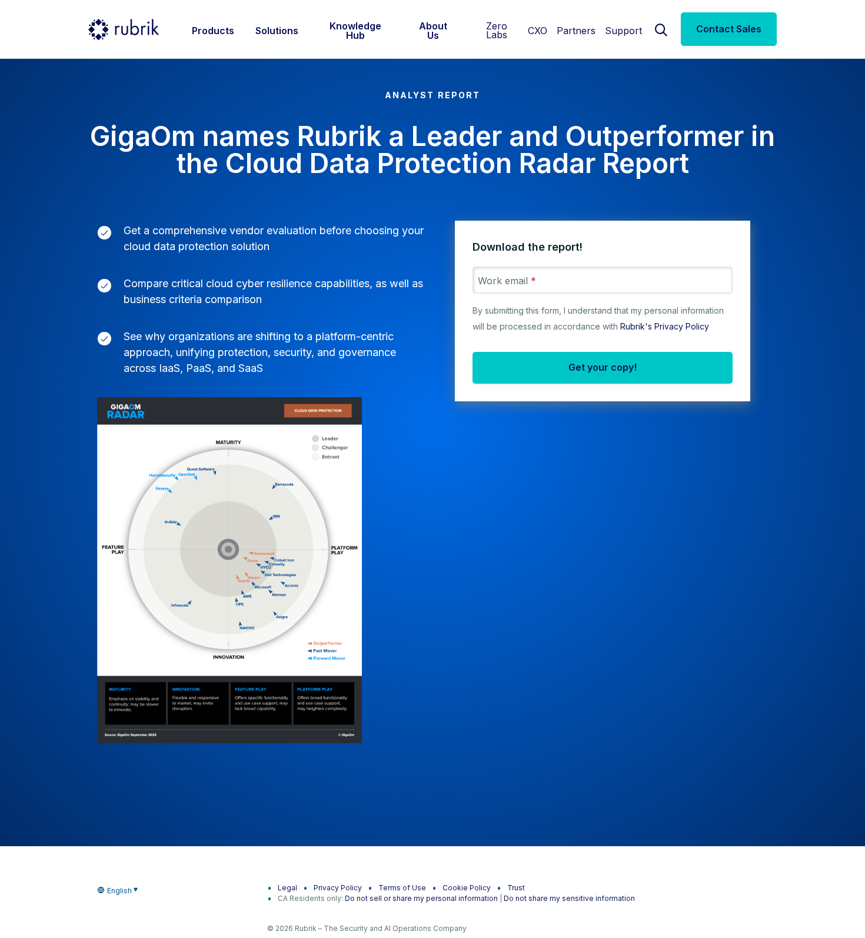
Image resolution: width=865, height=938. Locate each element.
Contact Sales (728, 29)
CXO (537, 30)
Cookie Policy (467, 887)
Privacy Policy (338, 887)
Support (623, 30)
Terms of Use (402, 887)
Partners (576, 30)
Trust (516, 887)
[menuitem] (213, 29)
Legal (287, 887)
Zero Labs (496, 30)
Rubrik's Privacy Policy (664, 326)
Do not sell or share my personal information (421, 898)
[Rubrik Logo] (123, 29)
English (119, 890)
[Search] (661, 28)
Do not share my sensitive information (569, 898)
